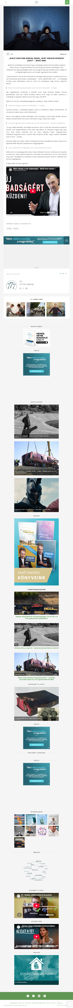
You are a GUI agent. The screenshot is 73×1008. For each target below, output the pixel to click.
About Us (53, 1003)
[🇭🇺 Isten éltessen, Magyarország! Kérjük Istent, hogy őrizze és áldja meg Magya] (19, 819)
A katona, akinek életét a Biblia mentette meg (28, 718)
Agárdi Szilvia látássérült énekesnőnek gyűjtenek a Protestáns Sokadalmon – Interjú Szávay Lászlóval (35, 315)
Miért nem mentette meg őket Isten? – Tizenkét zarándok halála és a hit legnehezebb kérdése (35, 472)
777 (12, 54)
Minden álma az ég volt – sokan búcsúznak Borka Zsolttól (32, 436)
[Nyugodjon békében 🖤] (19, 831)
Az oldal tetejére (62, 1005)
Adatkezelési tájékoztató (38, 1003)
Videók (16, 228)
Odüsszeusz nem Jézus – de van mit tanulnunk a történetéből (32, 509)
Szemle (9, 228)
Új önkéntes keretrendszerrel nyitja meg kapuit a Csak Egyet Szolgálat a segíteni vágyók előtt (15, 315)
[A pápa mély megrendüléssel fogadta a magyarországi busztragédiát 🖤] (53, 819)
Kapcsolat (28, 1003)
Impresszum (21, 1003)
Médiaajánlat (13, 1003)
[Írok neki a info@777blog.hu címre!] (26, 288)
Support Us (60, 1003)
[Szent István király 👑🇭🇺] (31, 819)
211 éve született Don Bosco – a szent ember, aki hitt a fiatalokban (55, 315)
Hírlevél (48, 1003)
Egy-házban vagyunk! (21, 982)
